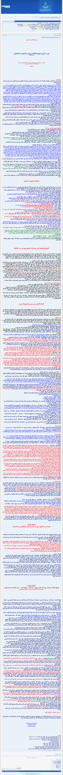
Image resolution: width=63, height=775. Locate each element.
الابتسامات (59, 765)
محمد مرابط (53, 755)
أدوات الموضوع (12, 21)
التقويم (27, 13)
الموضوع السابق (34, 757)
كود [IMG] (59, 766)
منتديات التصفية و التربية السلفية (11, 771)
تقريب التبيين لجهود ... (52, 23)
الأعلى (3, 771)
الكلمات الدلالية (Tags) (58, 754)
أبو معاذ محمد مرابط (58, 755)
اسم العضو (9, 5)
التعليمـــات (48, 13)
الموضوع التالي (29, 757)
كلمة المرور (5, 5)
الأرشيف (5, 771)
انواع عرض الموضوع (6, 21)
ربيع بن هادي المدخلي (48, 755)
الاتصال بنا (17, 771)
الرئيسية (58, 13)
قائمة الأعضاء (37, 13)
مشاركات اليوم (17, 13)
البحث (6, 13)
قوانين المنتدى (59, 768)
